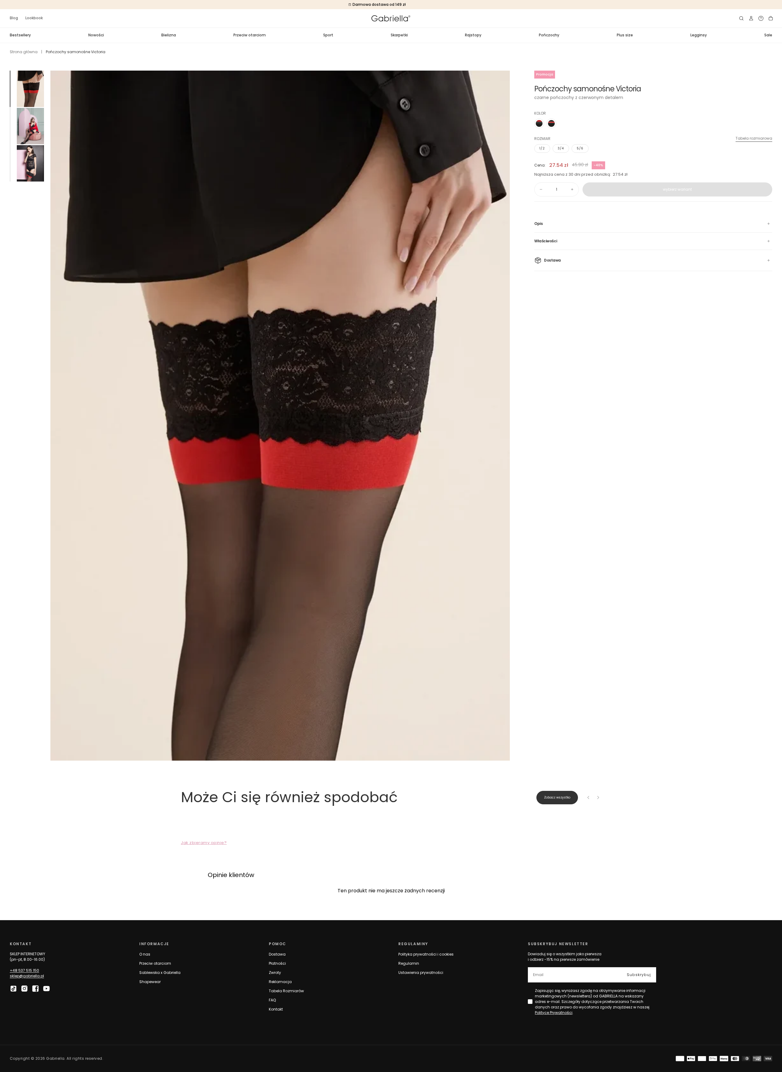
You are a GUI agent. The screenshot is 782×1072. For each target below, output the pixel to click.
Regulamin (408, 963)
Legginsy (698, 35)
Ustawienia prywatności (420, 972)
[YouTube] (46, 988)
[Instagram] (24, 988)
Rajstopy (473, 35)
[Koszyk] (770, 18)
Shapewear (150, 981)
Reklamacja (280, 981)
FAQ (272, 1000)
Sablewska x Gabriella (160, 972)
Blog (14, 17)
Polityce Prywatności (553, 1012)
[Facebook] (35, 988)
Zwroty (275, 972)
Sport (328, 35)
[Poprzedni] (588, 798)
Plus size (625, 35)
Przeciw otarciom (249, 35)
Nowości (96, 35)
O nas (144, 954)
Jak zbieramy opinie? (204, 843)
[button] (741, 18)
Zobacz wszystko (557, 797)
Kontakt (276, 1009)
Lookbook (34, 17)
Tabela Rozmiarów (286, 990)
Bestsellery (20, 35)
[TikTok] (13, 988)
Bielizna (168, 35)
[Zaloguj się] (751, 18)
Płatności (277, 963)
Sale (768, 35)
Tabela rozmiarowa (754, 138)
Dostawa (277, 954)
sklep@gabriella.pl (27, 975)
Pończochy (549, 35)
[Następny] (598, 798)
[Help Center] (761, 18)
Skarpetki (399, 35)
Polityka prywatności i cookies (426, 954)
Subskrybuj (639, 974)
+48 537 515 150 (24, 970)
